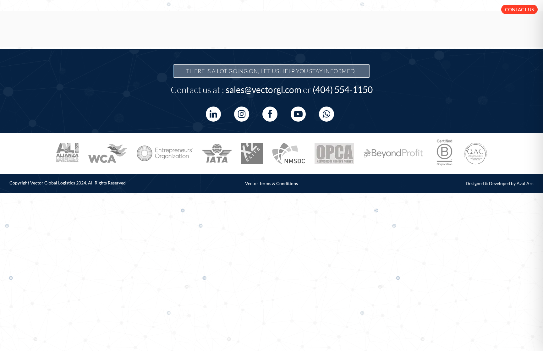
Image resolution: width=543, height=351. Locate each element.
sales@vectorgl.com (263, 89)
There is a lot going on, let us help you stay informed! (271, 71)
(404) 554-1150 (343, 89)
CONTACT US (519, 9)
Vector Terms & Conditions (271, 183)
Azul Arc (525, 183)
